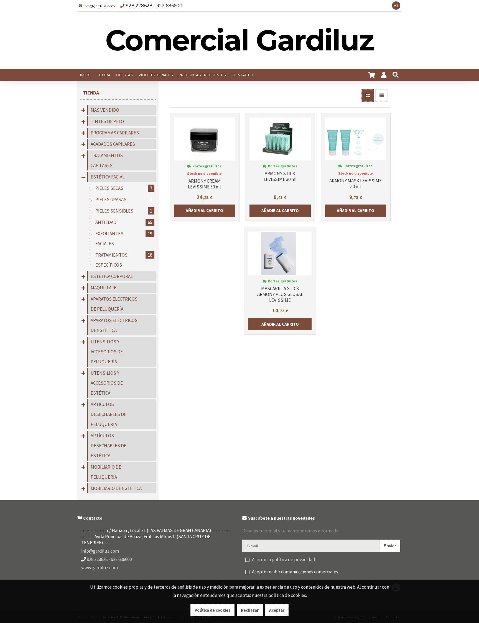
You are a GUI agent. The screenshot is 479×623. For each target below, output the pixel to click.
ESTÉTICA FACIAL (107, 177)
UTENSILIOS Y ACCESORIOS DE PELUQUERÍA (107, 352)
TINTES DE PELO (107, 121)
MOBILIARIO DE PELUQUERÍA (106, 472)
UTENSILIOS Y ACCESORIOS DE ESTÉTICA (107, 383)
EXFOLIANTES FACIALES (123, 239)
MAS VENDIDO (105, 110)
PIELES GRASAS (123, 199)
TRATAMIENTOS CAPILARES (107, 160)
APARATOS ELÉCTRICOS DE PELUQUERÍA (114, 304)
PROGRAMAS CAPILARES (115, 133)
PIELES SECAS (123, 188)
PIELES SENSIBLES (123, 211)
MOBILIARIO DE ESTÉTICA (116, 488)
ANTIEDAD (123, 222)
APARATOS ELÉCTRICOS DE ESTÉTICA (114, 325)
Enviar (390, 545)
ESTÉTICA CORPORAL (112, 276)
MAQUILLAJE (103, 288)
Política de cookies (212, 610)
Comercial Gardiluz (239, 40)
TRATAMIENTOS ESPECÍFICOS (123, 260)
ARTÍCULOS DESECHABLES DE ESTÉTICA (108, 446)
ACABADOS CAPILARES (113, 144)
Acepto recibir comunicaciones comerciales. (295, 572)
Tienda (91, 93)
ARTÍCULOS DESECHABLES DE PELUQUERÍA (108, 414)
